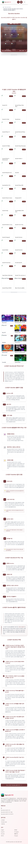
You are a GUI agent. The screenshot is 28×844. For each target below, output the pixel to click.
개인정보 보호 (4, 822)
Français (16, 835)
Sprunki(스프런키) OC (5, 810)
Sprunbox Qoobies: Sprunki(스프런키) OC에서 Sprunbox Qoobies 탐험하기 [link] (13, 9)
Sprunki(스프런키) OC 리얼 (6, 812)
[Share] (25, 50)
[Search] (18, 2)
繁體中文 (16, 833)
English (2, 829)
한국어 (2, 835)
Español (2, 831)
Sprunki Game (8, 7)
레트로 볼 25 (21, 627)
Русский (2, 833)
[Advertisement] (14, 69)
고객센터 (3, 820)
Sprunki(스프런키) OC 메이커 (7, 814)
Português (16, 831)
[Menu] (24, 2)
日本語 (15, 829)
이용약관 (3, 824)
